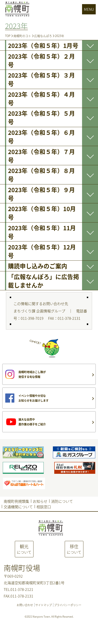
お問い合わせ (25, 605)
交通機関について (18, 506)
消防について (62, 501)
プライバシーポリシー (67, 605)
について (24, 549)
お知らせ (40, 501)
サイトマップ (43, 605)
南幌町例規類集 (16, 501)
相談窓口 (43, 506)
